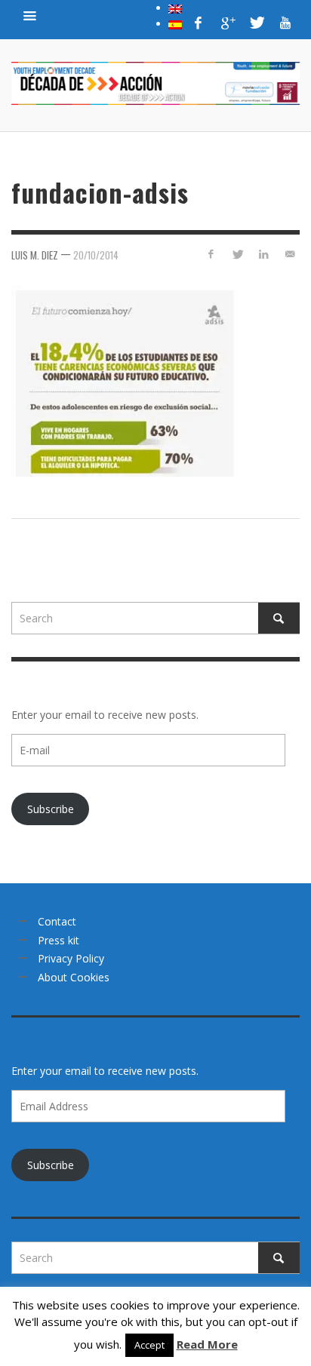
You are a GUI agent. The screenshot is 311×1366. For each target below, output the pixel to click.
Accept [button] (149, 1345)
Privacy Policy (71, 958)
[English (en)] (175, 7)
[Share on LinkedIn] (263, 254)
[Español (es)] (175, 23)
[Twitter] (256, 23)
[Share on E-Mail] (289, 254)
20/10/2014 (96, 254)
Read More (207, 1344)
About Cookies (73, 977)
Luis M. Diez (34, 254)
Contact (57, 921)
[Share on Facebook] (211, 254)
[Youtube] (285, 23)
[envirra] (30, 15)
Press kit (58, 940)
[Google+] (227, 23)
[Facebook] (198, 23)
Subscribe (50, 809)
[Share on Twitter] (237, 254)
